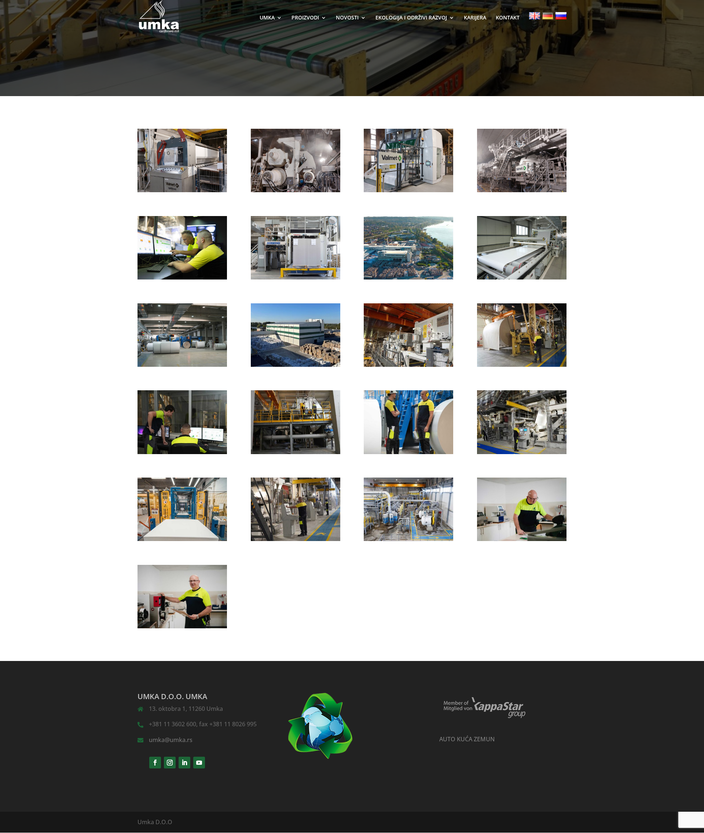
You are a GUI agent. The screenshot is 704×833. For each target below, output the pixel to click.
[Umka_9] (408, 452)
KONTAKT (508, 18)
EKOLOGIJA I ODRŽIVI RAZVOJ (411, 18)
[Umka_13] (408, 539)
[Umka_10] (521, 452)
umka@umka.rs (170, 740)
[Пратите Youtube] (199, 762)
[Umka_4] (295, 365)
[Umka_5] (408, 365)
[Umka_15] (182, 626)
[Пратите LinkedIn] (184, 762)
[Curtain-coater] (182, 190)
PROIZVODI (305, 18)
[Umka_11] (182, 539)
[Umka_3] (182, 365)
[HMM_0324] (295, 277)
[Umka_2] (521, 277)
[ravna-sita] (521, 190)
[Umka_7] (182, 452)
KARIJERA (475, 18)
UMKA (267, 18)
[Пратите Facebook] (155, 762)
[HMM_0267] (182, 277)
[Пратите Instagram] (170, 762)
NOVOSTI (347, 18)
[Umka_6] (521, 365)
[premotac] (408, 190)
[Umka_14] (521, 539)
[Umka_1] (408, 277)
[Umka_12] (295, 539)
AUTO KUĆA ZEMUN (467, 739)
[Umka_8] (295, 452)
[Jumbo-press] (295, 190)
